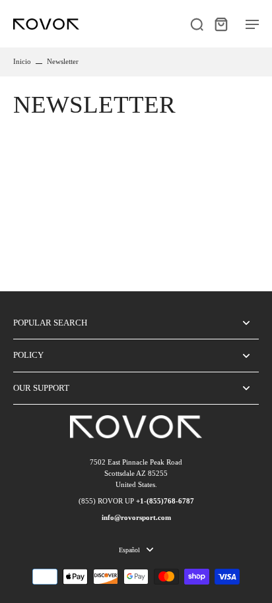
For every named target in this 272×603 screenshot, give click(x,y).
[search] (196, 24)
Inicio (22, 61)
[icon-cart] (220, 24)
